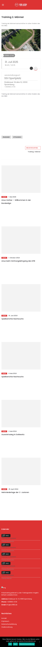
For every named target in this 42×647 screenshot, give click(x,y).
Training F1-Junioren (8, 557)
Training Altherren (7, 575)
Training (18, 137)
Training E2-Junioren (8, 538)
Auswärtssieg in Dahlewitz (12, 434)
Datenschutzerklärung (9, 624)
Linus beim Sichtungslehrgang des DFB (18, 261)
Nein (15, 644)
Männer (7, 137)
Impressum (5, 621)
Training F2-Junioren (8, 547)
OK (10, 644)
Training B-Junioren (8, 566)
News (4, 197)
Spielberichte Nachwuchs (12, 319)
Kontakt (4, 618)
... (35, 68)
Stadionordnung (6, 627)
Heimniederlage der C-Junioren (15, 492)
